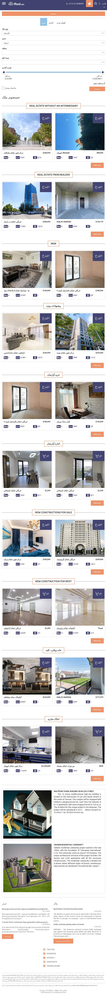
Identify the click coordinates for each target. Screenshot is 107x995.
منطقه (4, 48)
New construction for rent (53, 581)
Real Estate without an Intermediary (53, 105)
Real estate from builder (53, 174)
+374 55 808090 (76, 4)
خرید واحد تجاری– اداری (47, 985)
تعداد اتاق (5, 58)
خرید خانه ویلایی (58, 985)
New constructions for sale (53, 512)
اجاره (51, 23)
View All (97, 165)
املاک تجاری (54, 719)
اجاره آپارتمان (53, 443)
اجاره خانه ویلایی (20, 985)
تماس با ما (63, 990)
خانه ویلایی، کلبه (53, 650)
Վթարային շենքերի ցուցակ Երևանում (84, 985)
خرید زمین (37, 985)
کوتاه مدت (61, 23)
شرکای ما (49, 990)
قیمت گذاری (6, 68)
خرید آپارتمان (53, 374)
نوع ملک (5, 29)
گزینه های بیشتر (99, 83)
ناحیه (4, 39)
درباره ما (42, 990)
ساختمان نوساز (10, 88)
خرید (44, 23)
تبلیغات (56, 990)
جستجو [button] (53, 14)
